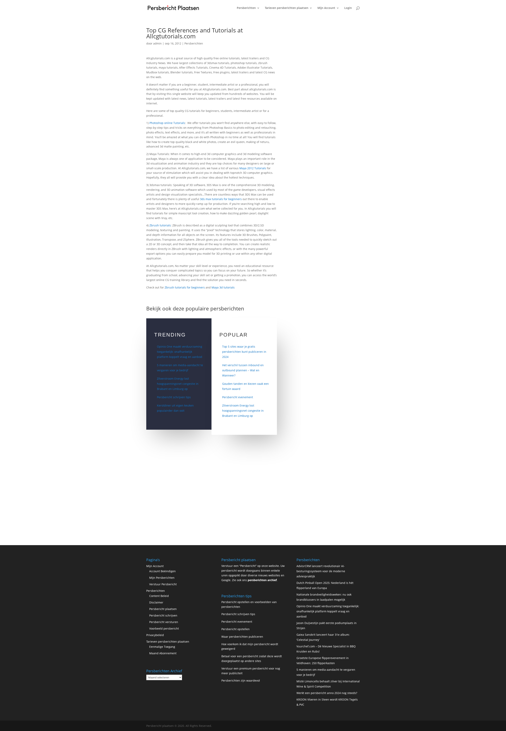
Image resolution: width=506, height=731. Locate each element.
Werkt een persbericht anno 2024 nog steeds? (326, 693)
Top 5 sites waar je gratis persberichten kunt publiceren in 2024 (244, 352)
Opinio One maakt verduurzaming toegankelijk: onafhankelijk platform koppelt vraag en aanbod (179, 352)
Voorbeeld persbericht (164, 628)
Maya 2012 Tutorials (252, 168)
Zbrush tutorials (160, 225)
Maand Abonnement (163, 653)
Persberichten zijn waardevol (240, 680)
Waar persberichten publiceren (242, 636)
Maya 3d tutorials (223, 287)
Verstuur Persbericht (163, 584)
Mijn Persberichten (162, 578)
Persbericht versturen (163, 622)
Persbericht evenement (237, 397)
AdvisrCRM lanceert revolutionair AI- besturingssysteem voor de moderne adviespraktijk (320, 571)
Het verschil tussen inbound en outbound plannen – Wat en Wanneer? (243, 370)
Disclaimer (156, 602)
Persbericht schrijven (163, 615)
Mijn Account (326, 8)
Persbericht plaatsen (163, 609)
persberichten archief (262, 580)
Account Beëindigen (162, 571)
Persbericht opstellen (235, 629)
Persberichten (246, 8)
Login (348, 8)
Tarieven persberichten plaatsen (286, 8)
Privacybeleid (155, 635)
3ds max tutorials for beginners (221, 199)
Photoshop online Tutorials (167, 123)
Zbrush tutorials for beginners (185, 287)
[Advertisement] (321, 86)
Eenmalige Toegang (162, 647)
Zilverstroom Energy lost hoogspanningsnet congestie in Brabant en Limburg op (177, 384)
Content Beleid (159, 596)
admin (157, 43)
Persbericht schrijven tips (174, 397)
